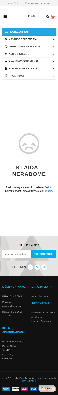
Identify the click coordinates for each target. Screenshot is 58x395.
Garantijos (7, 358)
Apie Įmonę (37, 317)
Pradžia (48, 191)
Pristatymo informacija (13, 341)
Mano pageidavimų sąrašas (38, 3)
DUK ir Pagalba (9, 354)
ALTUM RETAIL (29, 381)
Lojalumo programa (41, 321)
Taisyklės (6, 350)
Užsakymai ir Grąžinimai (43, 312)
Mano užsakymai (39, 296)
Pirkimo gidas (9, 346)
